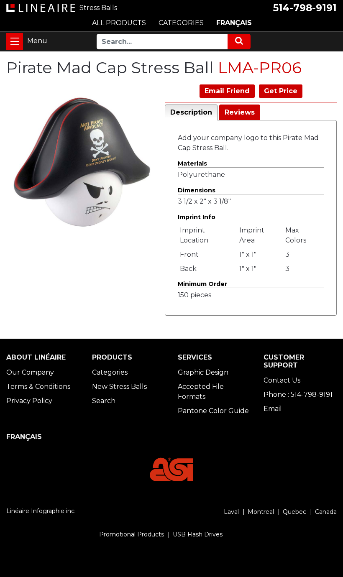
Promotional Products (131, 534)
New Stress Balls (119, 387)
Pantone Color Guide (213, 411)
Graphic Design (203, 372)
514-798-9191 (305, 8)
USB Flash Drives (198, 534)
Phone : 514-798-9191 (298, 394)
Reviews (240, 112)
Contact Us (282, 380)
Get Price (280, 91)
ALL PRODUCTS (119, 23)
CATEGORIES (181, 23)
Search (103, 401)
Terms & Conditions (38, 387)
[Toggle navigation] (14, 41)
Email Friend (227, 91)
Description (191, 112)
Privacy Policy (29, 401)
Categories (110, 372)
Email (273, 409)
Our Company (30, 372)
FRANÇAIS (234, 23)
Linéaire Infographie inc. (41, 511)
